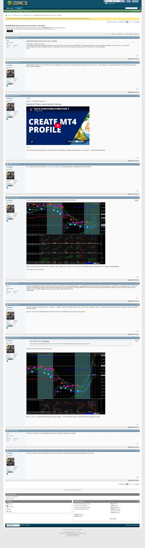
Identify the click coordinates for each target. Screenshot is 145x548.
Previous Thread (69, 489)
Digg (9, 509)
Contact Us (128, 525)
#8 (138, 337)
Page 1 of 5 (123, 22)
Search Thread (128, 34)
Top (137, 525)
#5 (138, 197)
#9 (138, 430)
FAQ (13, 11)
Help (128, 1)
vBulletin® (72, 532)
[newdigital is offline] (10, 73)
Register (135, 1)
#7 (138, 304)
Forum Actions (18, 11)
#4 (138, 164)
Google (10, 504)
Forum (19, 8)
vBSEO (78, 534)
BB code (113, 503)
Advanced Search (135, 10)
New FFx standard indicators (53, 166)
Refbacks (76, 516)
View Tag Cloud (10, 498)
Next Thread (77, 489)
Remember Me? (110, 3)
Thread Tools (120, 34)
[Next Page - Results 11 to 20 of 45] (134, 22)
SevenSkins (76, 535)
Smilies (112, 505)
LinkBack (113, 34)
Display (135, 34)
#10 (138, 450)
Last (137, 22)
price (11, 496)
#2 (138, 62)
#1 (138, 37)
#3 (138, 95)
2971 (14, 81)
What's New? (10, 8)
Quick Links (27, 11)
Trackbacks (113, 512)
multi (8, 496)
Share (137, 55)
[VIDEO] (113, 509)
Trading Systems (27, 15)
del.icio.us (11, 506)
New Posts (8, 11)
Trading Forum (17, 15)
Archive (134, 525)
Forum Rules (113, 518)
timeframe (15, 496)
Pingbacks (76, 514)
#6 (138, 283)
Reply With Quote (134, 59)
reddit (10, 511)
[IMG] (112, 507)
